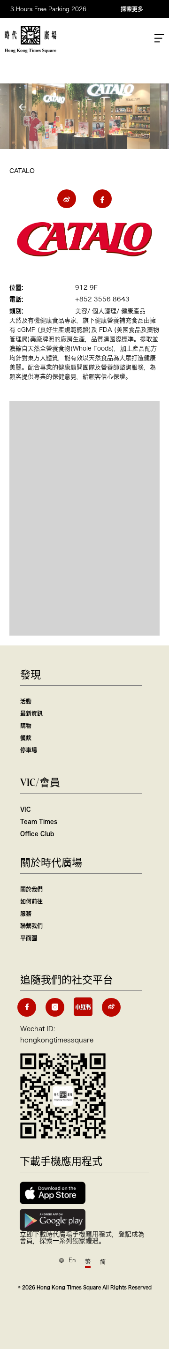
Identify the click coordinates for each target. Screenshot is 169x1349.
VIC (25, 809)
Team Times (38, 821)
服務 (25, 913)
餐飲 (25, 738)
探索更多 (132, 9)
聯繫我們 (31, 926)
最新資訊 (31, 713)
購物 (25, 725)
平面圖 (28, 938)
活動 (25, 701)
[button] (23, 107)
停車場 (28, 750)
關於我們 (31, 889)
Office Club (37, 833)
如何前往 (31, 901)
